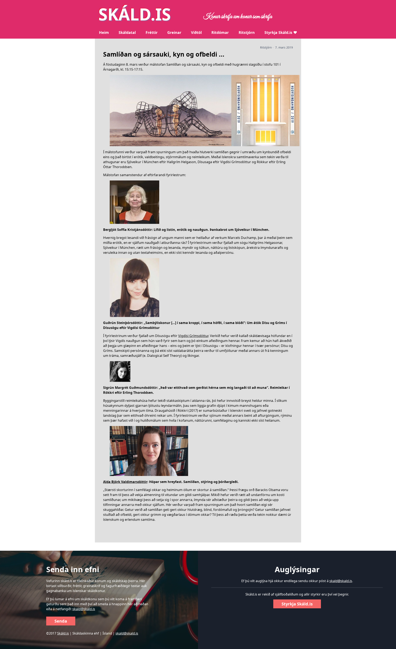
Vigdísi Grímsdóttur (193, 335)
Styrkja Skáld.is (297, 604)
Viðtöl (196, 32)
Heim (104, 32)
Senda (60, 621)
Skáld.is (63, 633)
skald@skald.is (83, 609)
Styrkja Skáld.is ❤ (280, 32)
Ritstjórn (247, 32)
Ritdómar (220, 32)
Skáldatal (127, 32)
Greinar (174, 32)
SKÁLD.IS (134, 14)
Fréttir (152, 32)
